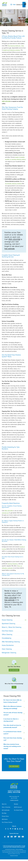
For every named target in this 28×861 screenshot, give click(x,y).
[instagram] (20, 829)
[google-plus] (10, 829)
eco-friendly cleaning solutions (13, 183)
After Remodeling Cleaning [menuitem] (11, 642)
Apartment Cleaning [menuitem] (8, 623)
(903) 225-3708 (6, 101)
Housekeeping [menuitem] (6, 638)
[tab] (14, 701)
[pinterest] (13, 829)
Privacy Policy (5, 816)
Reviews (16, 804)
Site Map (4, 813)
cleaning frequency (12, 563)
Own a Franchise (6, 807)
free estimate (9, 248)
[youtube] (15, 829)
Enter (14, 687)
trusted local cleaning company (11, 50)
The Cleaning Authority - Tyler (16, 45)
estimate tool (5, 513)
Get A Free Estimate (14, 670)
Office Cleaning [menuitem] (7, 634)
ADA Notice (5, 819)
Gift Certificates (5, 810)
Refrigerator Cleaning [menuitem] (9, 652)
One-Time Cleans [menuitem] (7, 631)
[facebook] (6, 829)
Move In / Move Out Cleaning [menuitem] (11, 627)
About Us (4, 804)
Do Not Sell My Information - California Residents (14, 849)
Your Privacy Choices (7, 822)
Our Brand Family (18, 810)
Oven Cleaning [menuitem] (7, 649)
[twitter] (8, 829)
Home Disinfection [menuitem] (8, 645)
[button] (25, 4)
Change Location (20, 4)
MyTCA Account (18, 807)
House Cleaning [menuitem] (7, 620)
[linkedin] (22, 829)
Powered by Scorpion (14, 855)
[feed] (18, 829)
